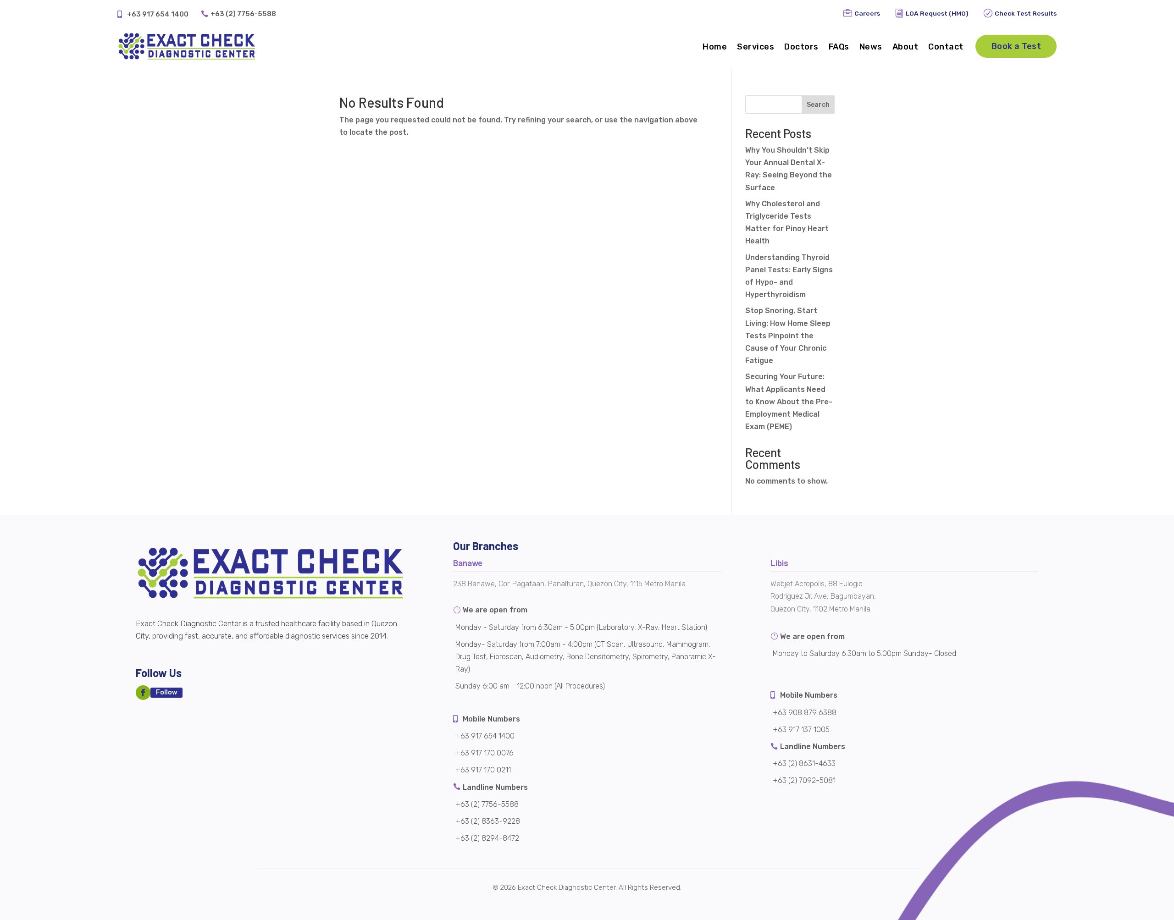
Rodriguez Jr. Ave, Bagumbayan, (823, 596)
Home (715, 47)
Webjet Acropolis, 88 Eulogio (816, 583)
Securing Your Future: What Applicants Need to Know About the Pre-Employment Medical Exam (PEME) (788, 401)
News (870, 47)
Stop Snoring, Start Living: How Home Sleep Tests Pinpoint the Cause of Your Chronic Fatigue (788, 335)
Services (755, 47)
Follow (166, 692)
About (905, 47)
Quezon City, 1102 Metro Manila (820, 609)
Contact (946, 47)
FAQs (839, 47)
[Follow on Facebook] (143, 692)
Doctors (801, 47)
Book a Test (1016, 46)
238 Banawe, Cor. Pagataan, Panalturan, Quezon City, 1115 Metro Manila (569, 583)
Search (818, 105)
